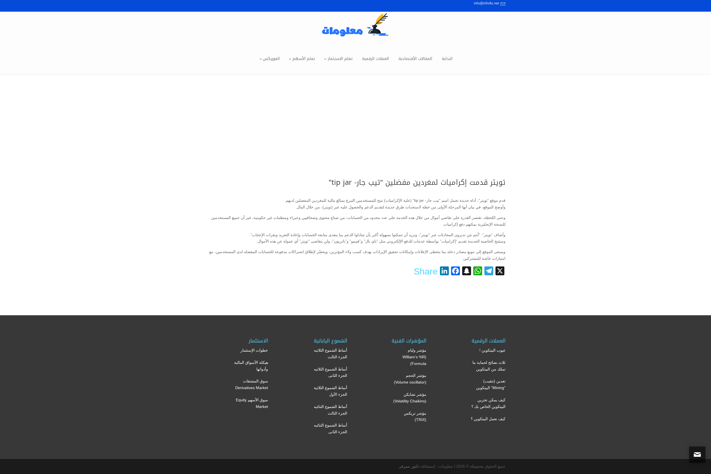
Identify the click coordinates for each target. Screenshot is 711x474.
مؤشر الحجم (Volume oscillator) (410, 378)
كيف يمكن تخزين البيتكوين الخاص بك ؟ (488, 403)
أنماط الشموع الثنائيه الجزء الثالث (330, 409)
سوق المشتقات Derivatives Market (251, 384)
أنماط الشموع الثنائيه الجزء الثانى (330, 428)
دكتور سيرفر (409, 466)
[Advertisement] (355, 116)
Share (426, 271)
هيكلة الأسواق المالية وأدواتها (251, 365)
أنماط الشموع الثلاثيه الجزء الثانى (330, 372)
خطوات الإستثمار (254, 350)
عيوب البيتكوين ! (492, 350)
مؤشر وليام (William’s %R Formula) (414, 357)
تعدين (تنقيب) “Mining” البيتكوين (490, 384)
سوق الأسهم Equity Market (252, 403)
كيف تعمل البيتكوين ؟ (488, 419)
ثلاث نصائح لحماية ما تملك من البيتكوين (488, 365)
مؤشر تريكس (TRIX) (415, 416)
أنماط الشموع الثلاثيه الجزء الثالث (330, 353)
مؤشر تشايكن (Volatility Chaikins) (409, 397)
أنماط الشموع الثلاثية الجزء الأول (330, 391)
